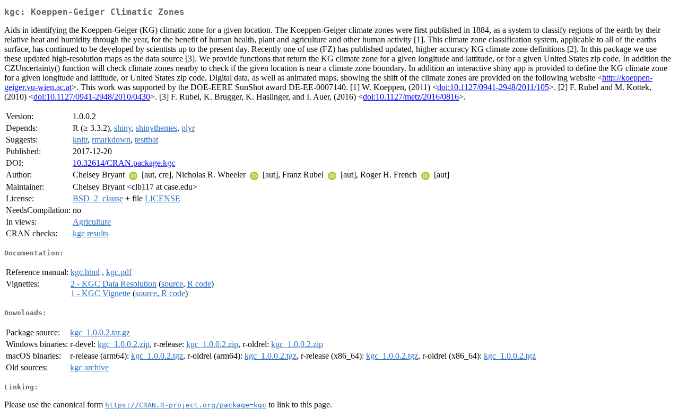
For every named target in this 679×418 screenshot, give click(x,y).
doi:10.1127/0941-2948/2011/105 (493, 87)
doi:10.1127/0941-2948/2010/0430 (91, 96)
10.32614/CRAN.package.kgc (124, 162)
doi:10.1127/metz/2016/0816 (411, 96)
